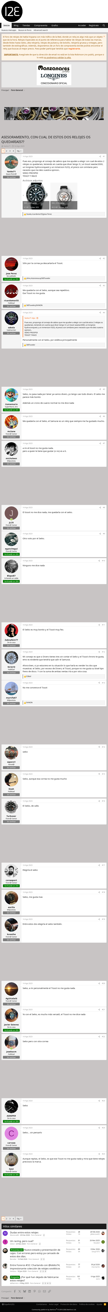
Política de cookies (86, 1304)
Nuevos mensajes (8, 30)
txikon (12, 1244)
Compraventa (40, 25)
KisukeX (97, 1243)
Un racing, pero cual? (21, 1241)
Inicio (7, 25)
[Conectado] (11, 519)
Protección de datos (68, 1304)
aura (98, 1279)
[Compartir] (100, 156)
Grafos (54, 25)
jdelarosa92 (95, 1234)
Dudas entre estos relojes (24, 1232)
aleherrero (14, 1283)
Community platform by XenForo (54, 1309)
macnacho (96, 1267)
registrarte (74, 48)
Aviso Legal (53, 1304)
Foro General (36, 1235)
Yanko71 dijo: (29, 318)
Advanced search (41, 30)
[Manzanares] (54, 75)
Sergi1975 (96, 1251)
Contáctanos (41, 1304)
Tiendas (26, 25)
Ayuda (99, 1304)
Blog (16, 25)
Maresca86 (14, 1235)
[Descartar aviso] (104, 36)
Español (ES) (9, 1304)
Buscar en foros (24, 30)
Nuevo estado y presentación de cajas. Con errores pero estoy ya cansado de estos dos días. (35, 1253)
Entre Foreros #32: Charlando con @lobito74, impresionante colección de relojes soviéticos (35, 1266)
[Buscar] (104, 25)
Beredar (13, 1259)
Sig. (18, 151)
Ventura (13, 1271)
